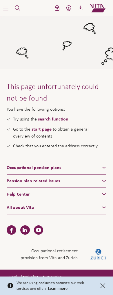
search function (53, 119)
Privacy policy (52, 276)
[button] (6, 8)
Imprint (12, 276)
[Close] (102, 285)
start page (42, 129)
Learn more (58, 289)
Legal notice (29, 276)
